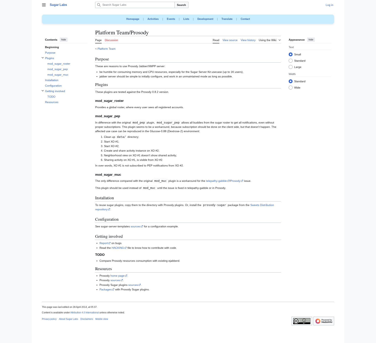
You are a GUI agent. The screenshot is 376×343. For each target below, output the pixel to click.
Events (171, 18)
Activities (153, 18)
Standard (300, 60)
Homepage (132, 18)
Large (297, 67)
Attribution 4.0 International (84, 312)
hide (63, 39)
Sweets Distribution (262, 205)
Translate (226, 18)
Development (205, 18)
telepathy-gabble (216, 180)
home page (117, 275)
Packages (105, 289)
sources (135, 226)
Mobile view (101, 319)
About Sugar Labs (68, 319)
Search (181, 4)
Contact (245, 18)
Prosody (235, 180)
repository (101, 209)
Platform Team (107, 48)
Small (297, 54)
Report (103, 243)
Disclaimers (86, 319)
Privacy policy (49, 319)
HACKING (118, 247)
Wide (297, 87)
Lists (186, 18)
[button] (44, 5)
